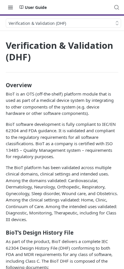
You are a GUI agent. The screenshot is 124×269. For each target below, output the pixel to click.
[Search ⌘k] (116, 7)
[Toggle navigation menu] (10, 7)
